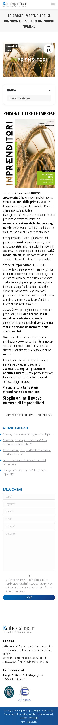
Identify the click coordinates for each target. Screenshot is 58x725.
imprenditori (11, 46)
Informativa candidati (26, 714)
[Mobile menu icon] (53, 5)
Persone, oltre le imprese (19, 98)
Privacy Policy (47, 710)
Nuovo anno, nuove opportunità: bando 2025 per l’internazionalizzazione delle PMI (25, 442)
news (8, 50)
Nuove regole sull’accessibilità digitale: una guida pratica (28, 434)
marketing (33, 646)
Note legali (35, 710)
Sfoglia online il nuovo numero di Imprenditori (23, 400)
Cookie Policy (9, 714)
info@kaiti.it (22, 679)
